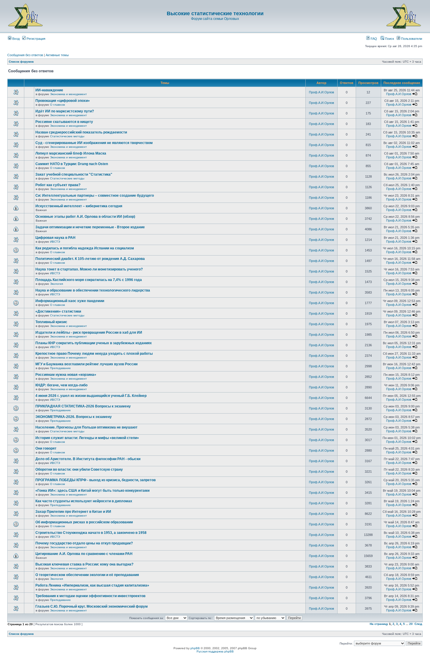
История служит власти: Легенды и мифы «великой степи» (87, 438)
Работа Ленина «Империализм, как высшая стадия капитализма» (92, 585)
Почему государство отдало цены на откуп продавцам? (84, 543)
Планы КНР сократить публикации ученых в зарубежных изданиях (93, 343)
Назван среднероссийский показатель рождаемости (81, 132)
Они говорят (45, 448)
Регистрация (35, 38)
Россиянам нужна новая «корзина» (65, 375)
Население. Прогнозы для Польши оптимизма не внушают (86, 427)
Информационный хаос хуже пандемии (69, 301)
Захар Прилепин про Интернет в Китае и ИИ (73, 512)
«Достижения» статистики (58, 311)
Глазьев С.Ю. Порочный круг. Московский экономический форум (91, 606)
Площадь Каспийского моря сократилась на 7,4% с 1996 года (88, 280)
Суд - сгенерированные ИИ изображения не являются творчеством (94, 143)
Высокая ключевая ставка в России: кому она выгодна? (84, 564)
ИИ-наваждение (49, 90)
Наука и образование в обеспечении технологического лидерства (92, 290)
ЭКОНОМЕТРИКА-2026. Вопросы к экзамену (73, 417)
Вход (15, 38)
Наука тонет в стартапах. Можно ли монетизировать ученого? (89, 269)
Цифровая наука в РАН (55, 238)
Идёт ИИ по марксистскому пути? (64, 111)
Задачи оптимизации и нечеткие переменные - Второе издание (90, 227)
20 (411, 623)
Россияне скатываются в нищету (64, 122)
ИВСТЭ (55, 241)
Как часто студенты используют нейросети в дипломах (83, 501)
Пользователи (411, 38)
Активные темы (57, 55)
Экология (56, 283)
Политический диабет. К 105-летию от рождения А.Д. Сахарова (90, 259)
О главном (57, 104)
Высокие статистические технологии (215, 13)
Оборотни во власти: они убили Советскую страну (79, 469)
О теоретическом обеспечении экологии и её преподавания (87, 575)
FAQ (373, 38)
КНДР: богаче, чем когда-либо (61, 385)
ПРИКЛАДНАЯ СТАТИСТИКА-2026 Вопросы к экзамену (83, 406)
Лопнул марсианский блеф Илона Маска (70, 153)
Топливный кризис (51, 322)
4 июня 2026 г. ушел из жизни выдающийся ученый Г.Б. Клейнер (91, 396)
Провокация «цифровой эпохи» (62, 101)
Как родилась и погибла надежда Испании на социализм (84, 248)
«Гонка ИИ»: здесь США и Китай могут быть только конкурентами (92, 491)
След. (418, 623)
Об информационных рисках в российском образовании (84, 522)
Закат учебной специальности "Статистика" (73, 174)
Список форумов (21, 61)
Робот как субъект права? (57, 185)
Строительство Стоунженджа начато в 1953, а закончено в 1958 (91, 533)
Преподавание (60, 368)
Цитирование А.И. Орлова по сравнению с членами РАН (84, 554)
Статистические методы (67, 136)
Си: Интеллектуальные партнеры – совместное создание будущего (94, 195)
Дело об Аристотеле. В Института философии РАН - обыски (87, 459)
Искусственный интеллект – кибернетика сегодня (78, 206)
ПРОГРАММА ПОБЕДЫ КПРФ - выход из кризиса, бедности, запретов (95, 480)
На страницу (379, 623)
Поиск (389, 38)
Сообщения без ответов (25, 55)
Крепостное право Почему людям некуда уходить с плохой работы (94, 354)
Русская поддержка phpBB (215, 651)
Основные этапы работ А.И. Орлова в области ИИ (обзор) (85, 217)
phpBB (195, 648)
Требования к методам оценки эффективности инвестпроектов (90, 596)
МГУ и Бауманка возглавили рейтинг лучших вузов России (86, 364)
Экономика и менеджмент (68, 94)
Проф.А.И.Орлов (321, 92)
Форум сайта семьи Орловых (215, 19)
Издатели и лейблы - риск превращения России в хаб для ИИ (88, 332)
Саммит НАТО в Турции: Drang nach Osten (71, 164)
